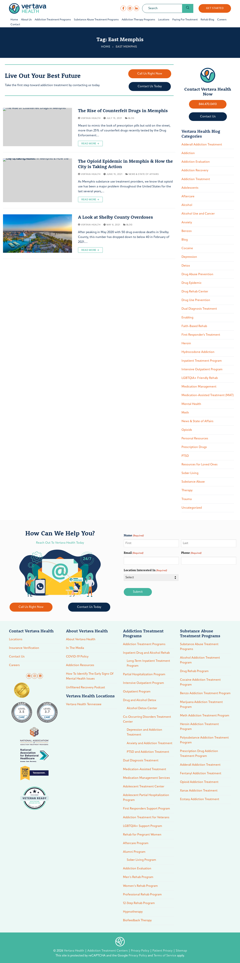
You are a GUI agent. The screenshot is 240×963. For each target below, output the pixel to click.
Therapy (187, 490)
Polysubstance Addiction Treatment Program (204, 740)
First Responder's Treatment (201, 334)
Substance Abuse (193, 481)
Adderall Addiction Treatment (202, 144)
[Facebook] (123, 8)
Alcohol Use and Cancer (198, 213)
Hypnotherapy (133, 911)
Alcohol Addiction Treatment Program (200, 660)
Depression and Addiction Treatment (144, 732)
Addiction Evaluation (196, 161)
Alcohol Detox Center (142, 708)
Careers (14, 665)
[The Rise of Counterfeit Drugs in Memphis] (37, 127)
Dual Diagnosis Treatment (199, 308)
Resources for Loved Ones (200, 464)
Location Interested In (145, 570)
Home (105, 46)
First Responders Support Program (146, 808)
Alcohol (187, 205)
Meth (185, 412)
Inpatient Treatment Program (202, 360)
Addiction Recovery (195, 170)
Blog (131, 118)
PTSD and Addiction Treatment (148, 752)
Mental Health (191, 404)
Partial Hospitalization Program (144, 674)
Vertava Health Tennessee (83, 704)
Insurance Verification (24, 648)
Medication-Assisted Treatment (144, 769)
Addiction (188, 153)
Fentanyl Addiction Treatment (200, 773)
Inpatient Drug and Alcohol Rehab (146, 652)
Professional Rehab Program (142, 894)
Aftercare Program (135, 843)
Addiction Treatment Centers (107, 950)
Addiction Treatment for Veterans (146, 817)
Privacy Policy (140, 950)
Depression (189, 257)
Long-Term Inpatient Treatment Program (148, 663)
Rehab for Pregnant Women (142, 834)
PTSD (185, 456)
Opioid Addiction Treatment (199, 782)
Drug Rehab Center (195, 291)
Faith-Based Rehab (194, 326)
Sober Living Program (141, 860)
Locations (15, 639)
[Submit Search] (187, 8)
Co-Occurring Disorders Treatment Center (147, 719)
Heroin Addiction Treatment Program (199, 727)
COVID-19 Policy (77, 656)
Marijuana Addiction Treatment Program (201, 705)
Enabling (187, 317)
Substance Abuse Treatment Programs (199, 647)
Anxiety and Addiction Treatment (149, 743)
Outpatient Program (137, 691)
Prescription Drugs (194, 447)
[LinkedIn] (136, 8)
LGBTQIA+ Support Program (142, 826)
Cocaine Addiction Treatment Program (200, 682)
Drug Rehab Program (194, 671)
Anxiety (187, 222)
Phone (191, 553)
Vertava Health (90, 118)
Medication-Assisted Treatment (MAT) (208, 395)
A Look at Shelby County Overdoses (115, 217)
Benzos (187, 231)
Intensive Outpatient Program (202, 369)
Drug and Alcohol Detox (139, 700)
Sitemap (181, 950)
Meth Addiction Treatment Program (204, 715)
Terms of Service (165, 955)
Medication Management (199, 386)
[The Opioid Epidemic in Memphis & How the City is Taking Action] (37, 180)
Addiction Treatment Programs (144, 644)
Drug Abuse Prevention (197, 274)
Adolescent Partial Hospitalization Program (146, 798)
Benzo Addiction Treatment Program (205, 693)
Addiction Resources (80, 665)
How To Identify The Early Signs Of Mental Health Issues (89, 676)
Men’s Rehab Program (138, 877)
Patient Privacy (162, 950)
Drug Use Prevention (196, 300)
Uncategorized (192, 507)
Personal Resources (195, 438)
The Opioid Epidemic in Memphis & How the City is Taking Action (125, 163)
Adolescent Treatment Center (143, 786)
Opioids (187, 430)
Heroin (186, 343)
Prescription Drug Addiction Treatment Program (199, 754)
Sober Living (190, 473)
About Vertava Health (80, 639)
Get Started (215, 8)
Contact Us (17, 656)
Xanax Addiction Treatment (199, 790)
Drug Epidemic (192, 283)
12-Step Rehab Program (139, 903)
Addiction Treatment (196, 179)
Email (133, 553)
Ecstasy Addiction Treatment (199, 799)
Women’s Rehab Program (140, 886)
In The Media (75, 648)
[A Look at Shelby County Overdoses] (37, 233)
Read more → (90, 143)
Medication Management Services (146, 778)
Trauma (187, 499)
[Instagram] (130, 8)
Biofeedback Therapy (137, 920)
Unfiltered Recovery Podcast (85, 687)
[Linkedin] (40, 676)
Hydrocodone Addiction (198, 352)
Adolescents (190, 187)
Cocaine (187, 248)
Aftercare (188, 196)
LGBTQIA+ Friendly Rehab (200, 378)
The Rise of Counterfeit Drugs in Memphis (123, 110)
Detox (186, 265)
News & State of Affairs (143, 174)
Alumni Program (134, 851)
